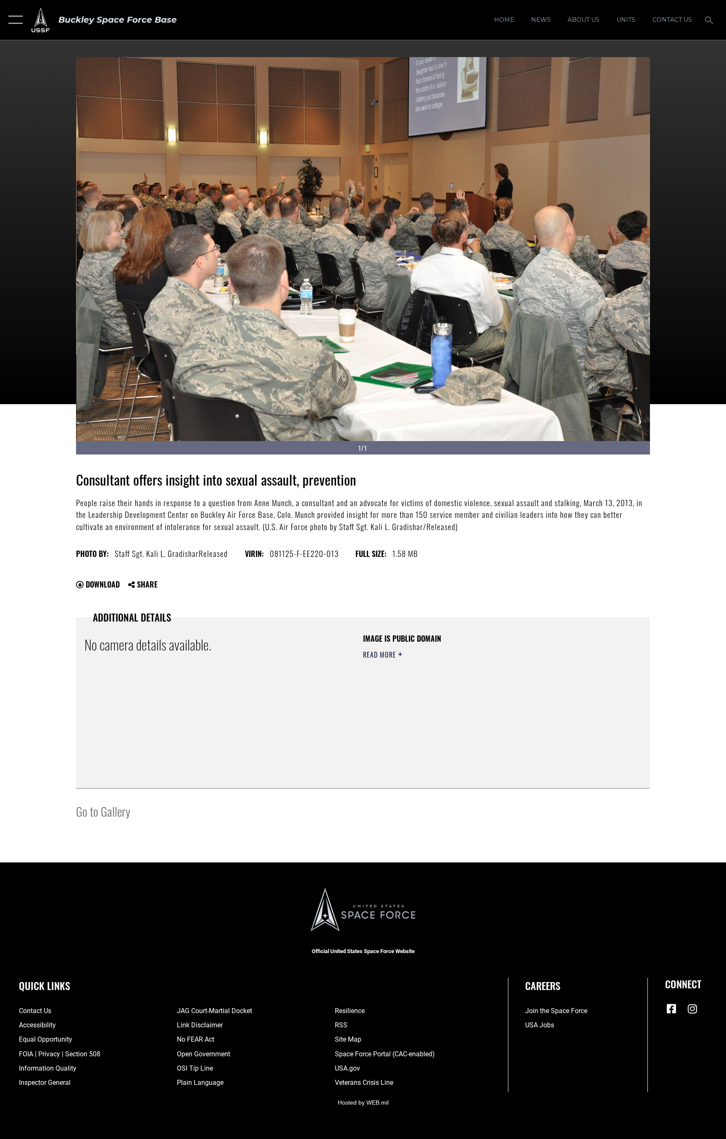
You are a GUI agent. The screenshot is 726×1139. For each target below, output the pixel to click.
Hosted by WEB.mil (363, 1102)
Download (102, 584)
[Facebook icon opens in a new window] (671, 1009)
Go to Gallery (103, 811)
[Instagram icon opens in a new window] (692, 1009)
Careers (542, 985)
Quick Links (44, 985)
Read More (380, 655)
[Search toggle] (710, 19)
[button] (13, 20)
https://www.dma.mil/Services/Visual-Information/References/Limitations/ (461, 708)
